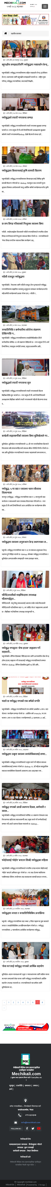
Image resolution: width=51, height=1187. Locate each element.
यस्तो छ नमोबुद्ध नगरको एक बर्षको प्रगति (21, 701)
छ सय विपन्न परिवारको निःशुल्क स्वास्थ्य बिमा (22, 224)
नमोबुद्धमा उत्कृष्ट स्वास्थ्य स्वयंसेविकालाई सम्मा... (24, 754)
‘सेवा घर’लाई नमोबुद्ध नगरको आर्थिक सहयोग (23, 966)
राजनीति (19, 1085)
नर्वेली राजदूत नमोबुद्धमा (13, 277)
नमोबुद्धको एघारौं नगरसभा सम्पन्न (17, 118)
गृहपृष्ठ (11, 1085)
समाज (35, 1085)
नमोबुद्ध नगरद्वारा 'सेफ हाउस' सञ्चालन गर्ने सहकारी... (21, 650)
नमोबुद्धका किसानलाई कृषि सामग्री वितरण (22, 171)
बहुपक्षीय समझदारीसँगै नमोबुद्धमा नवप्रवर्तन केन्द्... (25, 65)
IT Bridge (41, 1184)
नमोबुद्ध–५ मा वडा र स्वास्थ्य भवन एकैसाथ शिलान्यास (21, 491)
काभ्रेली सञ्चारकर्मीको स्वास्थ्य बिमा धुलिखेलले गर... (25, 436)
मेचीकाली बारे (21, 1184)
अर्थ (10, 1089)
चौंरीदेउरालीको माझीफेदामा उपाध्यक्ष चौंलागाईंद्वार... (19, 597)
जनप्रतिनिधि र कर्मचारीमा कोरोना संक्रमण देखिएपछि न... (21, 332)
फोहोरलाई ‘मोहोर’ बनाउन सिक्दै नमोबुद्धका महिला (25, 860)
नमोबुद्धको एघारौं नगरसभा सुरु (16, 383)
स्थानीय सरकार (16, 33)
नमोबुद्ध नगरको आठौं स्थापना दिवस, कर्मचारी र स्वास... (24, 809)
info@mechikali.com (30, 1122)
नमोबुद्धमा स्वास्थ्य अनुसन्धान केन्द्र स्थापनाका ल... (25, 542)
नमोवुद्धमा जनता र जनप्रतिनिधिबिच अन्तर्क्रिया (23, 913)
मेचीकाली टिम (10, 1184)
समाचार (28, 1085)
